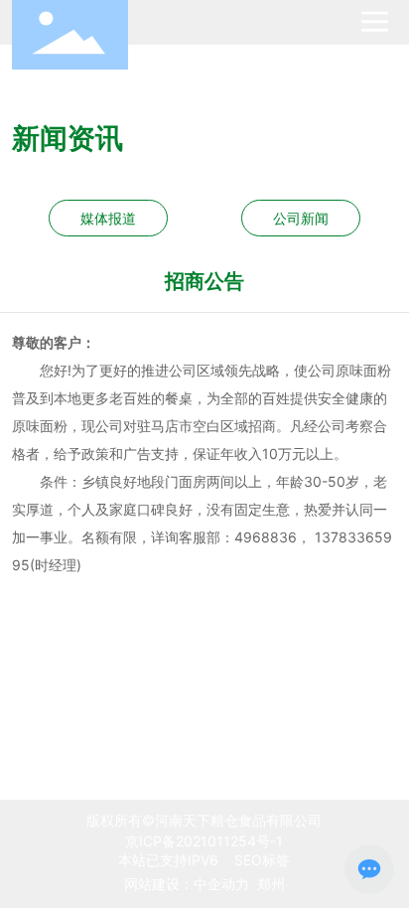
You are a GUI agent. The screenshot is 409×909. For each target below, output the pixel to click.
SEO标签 (260, 859)
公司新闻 (301, 218)
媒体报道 (108, 218)
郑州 (271, 883)
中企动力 (221, 883)
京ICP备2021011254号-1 (204, 841)
